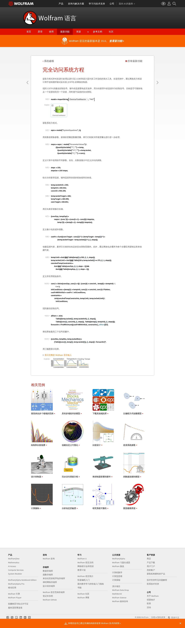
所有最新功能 (135, 61)
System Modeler (15, 573)
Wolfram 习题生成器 (121, 562)
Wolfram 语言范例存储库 (54, 592)
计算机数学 (117, 572)
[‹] (27, 65)
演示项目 (116, 586)
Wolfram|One (13, 558)
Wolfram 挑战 (118, 566)
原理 (40, 31)
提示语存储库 (49, 586)
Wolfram (57, 18)
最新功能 (65, 31)
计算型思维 (117, 576)
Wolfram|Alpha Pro (16, 584)
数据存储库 (48, 571)
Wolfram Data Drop (120, 590)
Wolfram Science (119, 597)
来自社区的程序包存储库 (54, 578)
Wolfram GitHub (50, 599)
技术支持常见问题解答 (157, 580)
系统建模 (49, 61)
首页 (28, 31)
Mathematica (13, 562)
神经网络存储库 (50, 582)
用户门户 (151, 566)
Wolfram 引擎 (14, 594)
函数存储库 (48, 574)
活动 (149, 607)
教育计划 (81, 570)
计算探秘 (116, 580)
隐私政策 (161, 617)
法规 (153, 617)
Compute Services (16, 570)
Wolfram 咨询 (49, 558)
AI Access (12, 566)
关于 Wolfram (153, 596)
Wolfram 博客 (83, 597)
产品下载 (151, 562)
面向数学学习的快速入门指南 (90, 584)
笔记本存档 (48, 596)
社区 (111, 31)
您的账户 (151, 570)
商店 (149, 558)
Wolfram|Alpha (118, 558)
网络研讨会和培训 (85, 566)
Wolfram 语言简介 (85, 576)
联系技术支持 (153, 584)
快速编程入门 (83, 580)
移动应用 (12, 587)
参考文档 (97, 31)
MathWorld (117, 594)
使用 (51, 31)
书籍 (79, 587)
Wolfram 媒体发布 (120, 601)
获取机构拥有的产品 (156, 573)
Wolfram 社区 (83, 594)
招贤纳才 (151, 599)
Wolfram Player (14, 597)
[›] (157, 65)
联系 (149, 603)
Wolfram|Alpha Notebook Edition (22, 580)
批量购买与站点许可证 (18, 603)
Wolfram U (82, 558)
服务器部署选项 (15, 607)
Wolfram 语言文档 (85, 562)
